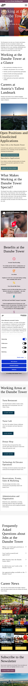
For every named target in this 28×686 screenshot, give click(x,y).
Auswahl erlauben (14, 365)
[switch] (24, 343)
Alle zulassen (14, 361)
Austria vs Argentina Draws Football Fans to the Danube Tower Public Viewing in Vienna (13, 602)
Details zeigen (20, 357)
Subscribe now (8, 670)
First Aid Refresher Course (19, 643)
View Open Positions (10, 155)
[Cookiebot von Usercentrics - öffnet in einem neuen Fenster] (20, 315)
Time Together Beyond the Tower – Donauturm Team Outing (6, 638)
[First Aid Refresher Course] (21, 638)
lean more (8, 433)
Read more (7, 630)
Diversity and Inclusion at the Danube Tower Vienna (20, 624)
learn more (8, 412)
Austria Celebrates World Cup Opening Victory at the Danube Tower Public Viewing (6, 618)
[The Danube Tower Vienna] (3, 5)
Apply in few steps (9, 168)
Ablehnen (14, 369)
